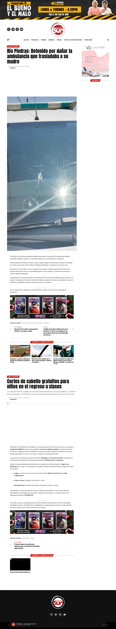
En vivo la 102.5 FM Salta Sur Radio (73, 40)
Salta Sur (26, 40)
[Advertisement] (42, 84)
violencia (46, 323)
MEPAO (32, 538)
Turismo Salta (35, 40)
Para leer (59, 40)
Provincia (43, 40)
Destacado (26, 538)
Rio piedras (39, 323)
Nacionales (51, 40)
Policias (31, 323)
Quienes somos (88, 40)
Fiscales (25, 323)
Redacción (13, 399)
